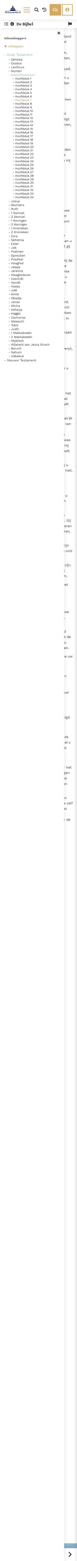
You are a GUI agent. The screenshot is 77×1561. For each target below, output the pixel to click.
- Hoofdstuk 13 (23, 121)
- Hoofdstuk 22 (23, 154)
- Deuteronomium (22, 74)
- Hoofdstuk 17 (23, 136)
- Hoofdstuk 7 (22, 100)
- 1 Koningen (18, 220)
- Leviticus (16, 67)
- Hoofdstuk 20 (23, 147)
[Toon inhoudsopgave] (6, 24)
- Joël (13, 290)
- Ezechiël (16, 278)
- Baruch (15, 348)
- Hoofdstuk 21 (23, 150)
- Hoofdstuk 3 (22, 85)
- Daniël (14, 282)
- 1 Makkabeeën (20, 333)
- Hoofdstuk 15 (23, 128)
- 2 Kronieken (19, 232)
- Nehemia (16, 240)
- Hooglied (16, 263)
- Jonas (14, 302)
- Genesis (15, 59)
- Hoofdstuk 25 (23, 164)
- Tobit (13, 325)
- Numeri (15, 71)
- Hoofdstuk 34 (23, 197)
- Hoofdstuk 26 (23, 168)
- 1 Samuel (16, 213)
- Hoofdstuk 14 (23, 125)
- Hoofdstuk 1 (22, 78)
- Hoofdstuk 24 (23, 161)
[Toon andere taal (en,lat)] (70, 24)
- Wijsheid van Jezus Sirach (29, 344)
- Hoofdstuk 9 (22, 107)
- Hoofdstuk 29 (23, 179)
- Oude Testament (18, 55)
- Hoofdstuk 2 (22, 82)
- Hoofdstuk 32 (23, 190)
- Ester (14, 243)
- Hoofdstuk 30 (23, 182)
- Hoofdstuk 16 (23, 132)
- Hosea (14, 286)
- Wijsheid (16, 340)
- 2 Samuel (17, 216)
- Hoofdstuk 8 (22, 103)
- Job (12, 247)
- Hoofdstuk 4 (22, 89)
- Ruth (13, 209)
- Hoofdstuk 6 (22, 96)
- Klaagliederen (20, 275)
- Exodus (15, 63)
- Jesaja (14, 267)
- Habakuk (16, 356)
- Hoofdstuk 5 (22, 92)
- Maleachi (16, 321)
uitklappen (16, 46)
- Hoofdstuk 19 (23, 143)
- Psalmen (16, 251)
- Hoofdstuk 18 (23, 139)
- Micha (14, 305)
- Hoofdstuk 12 (23, 118)
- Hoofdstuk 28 (23, 175)
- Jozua (14, 201)
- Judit (14, 329)
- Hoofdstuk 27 (23, 172)
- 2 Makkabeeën (20, 337)
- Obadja (15, 298)
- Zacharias (17, 317)
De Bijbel (24, 23)
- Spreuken (17, 255)
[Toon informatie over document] (12, 24)
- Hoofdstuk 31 (23, 186)
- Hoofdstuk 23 (23, 157)
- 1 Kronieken (18, 228)
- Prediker (16, 259)
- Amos (14, 294)
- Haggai (15, 313)
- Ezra (13, 236)
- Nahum (15, 352)
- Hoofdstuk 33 (23, 193)
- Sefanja (15, 309)
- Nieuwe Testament (20, 360)
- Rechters (16, 205)
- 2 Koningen (18, 224)
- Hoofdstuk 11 (22, 114)
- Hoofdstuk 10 (23, 111)
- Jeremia (16, 271)
